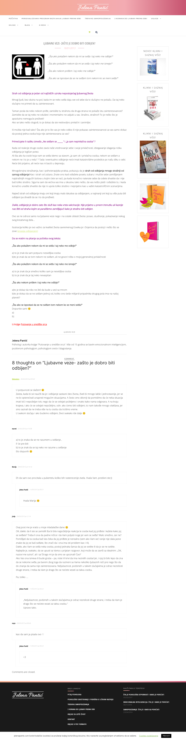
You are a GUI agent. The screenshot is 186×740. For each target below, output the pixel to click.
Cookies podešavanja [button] (148, 736)
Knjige (12, 25)
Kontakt (71, 719)
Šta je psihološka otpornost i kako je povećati (143, 694)
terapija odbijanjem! (27, 231)
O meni (42, 25)
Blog (27, 25)
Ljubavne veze (69, 332)
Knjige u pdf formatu (77, 724)
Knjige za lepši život (77, 714)
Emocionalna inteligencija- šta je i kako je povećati (146, 702)
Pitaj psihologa (74, 694)
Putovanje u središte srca (34, 324)
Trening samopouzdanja (98, 18)
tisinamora (15, 379)
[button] (96, 32)
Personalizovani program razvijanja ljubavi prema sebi (51, 18)
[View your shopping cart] (89, 32)
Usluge (154, 18)
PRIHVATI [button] (166, 736)
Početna (13, 18)
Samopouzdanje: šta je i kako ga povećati (141, 709)
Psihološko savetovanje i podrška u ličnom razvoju (90, 699)
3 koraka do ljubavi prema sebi (131, 18)
